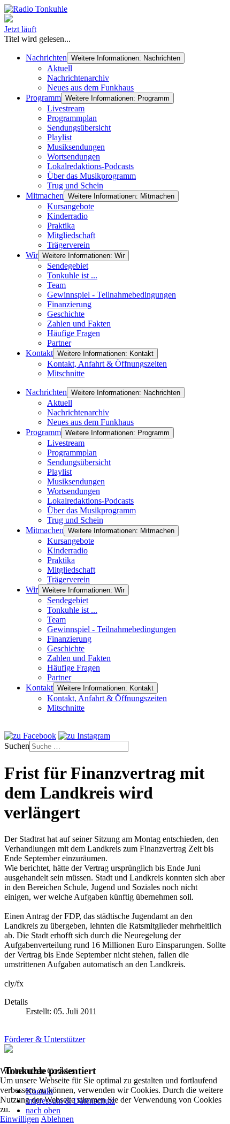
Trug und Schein (75, 185)
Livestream (66, 108)
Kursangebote (70, 206)
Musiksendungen (76, 146)
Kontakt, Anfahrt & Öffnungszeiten (107, 363)
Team (56, 285)
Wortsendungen (73, 156)
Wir (32, 255)
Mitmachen (45, 195)
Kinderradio (67, 216)
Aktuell (59, 68)
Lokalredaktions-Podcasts (90, 166)
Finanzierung (69, 304)
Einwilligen (19, 1118)
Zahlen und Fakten (79, 323)
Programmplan (72, 118)
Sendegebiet (67, 265)
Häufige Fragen (73, 333)
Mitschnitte (66, 373)
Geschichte (66, 313)
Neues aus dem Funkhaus (90, 87)
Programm (43, 97)
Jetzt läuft (20, 29)
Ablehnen (57, 1118)
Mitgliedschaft (71, 235)
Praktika (61, 225)
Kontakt (39, 353)
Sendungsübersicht (79, 127)
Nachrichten (46, 57)
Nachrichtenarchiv (78, 77)
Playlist (59, 137)
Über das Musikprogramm (91, 175)
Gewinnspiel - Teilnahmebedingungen (111, 294)
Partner (59, 342)
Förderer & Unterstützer (44, 1039)
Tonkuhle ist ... (72, 275)
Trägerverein (68, 244)
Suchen (16, 745)
